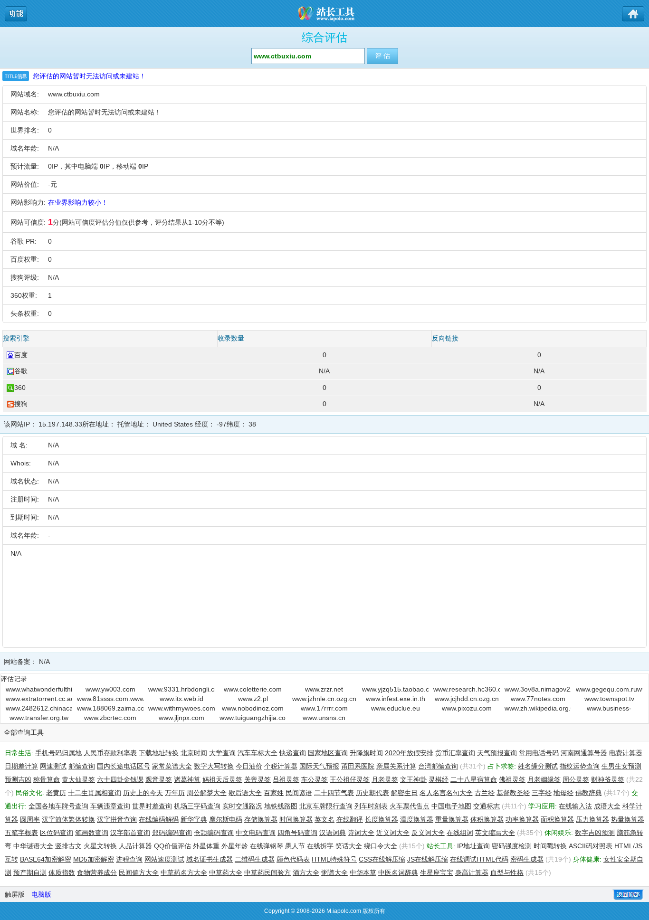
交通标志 (486, 806)
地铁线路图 (280, 806)
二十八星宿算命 (473, 779)
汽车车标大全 (257, 753)
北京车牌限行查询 (326, 806)
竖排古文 (68, 846)
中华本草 (363, 872)
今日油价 (249, 766)
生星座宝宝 (436, 872)
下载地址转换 (159, 753)
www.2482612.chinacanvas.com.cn (39, 708)
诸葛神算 (187, 779)
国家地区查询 (328, 753)
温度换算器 (416, 819)
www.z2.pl (253, 698)
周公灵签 (576, 779)
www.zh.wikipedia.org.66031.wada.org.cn (538, 708)
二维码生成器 (255, 859)
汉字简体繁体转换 (68, 819)
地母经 (563, 793)
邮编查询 (81, 766)
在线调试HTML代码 (479, 859)
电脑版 (41, 894)
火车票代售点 (409, 806)
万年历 (175, 793)
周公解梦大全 (207, 793)
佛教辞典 (588, 793)
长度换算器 (381, 819)
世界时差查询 (152, 806)
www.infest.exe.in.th (395, 698)
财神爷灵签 (607, 779)
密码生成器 (527, 859)
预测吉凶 (18, 779)
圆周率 (30, 819)
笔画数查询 (91, 832)
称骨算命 (46, 779)
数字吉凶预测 (595, 832)
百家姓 (274, 793)
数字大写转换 (214, 766)
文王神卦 (413, 779)
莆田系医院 (357, 766)
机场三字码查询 (197, 806)
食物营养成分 (97, 872)
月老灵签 (385, 779)
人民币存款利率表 (110, 753)
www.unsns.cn (324, 717)
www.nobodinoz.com (253, 708)
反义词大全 (428, 832)
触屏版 (15, 894)
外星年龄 (234, 846)
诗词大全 (361, 832)
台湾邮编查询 (438, 766)
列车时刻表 (371, 806)
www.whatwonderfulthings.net (39, 689)
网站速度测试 (164, 859)
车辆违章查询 (110, 806)
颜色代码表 (293, 859)
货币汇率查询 (455, 753)
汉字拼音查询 (117, 819)
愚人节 (295, 846)
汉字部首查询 (130, 832)
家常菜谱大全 (172, 766)
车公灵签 (314, 779)
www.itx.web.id (181, 698)
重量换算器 (451, 819)
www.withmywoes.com (181, 708)
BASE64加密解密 (45, 859)
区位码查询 (56, 832)
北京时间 (194, 753)
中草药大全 (225, 872)
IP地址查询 (473, 846)
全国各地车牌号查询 (58, 806)
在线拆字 (320, 846)
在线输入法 (575, 806)
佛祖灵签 (512, 779)
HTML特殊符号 (334, 859)
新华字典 (194, 819)
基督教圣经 (513, 793)
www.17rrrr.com (324, 708)
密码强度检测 (512, 846)
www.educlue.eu (395, 708)
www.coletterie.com (253, 689)
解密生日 (404, 793)
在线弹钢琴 (266, 846)
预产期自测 (30, 872)
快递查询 (292, 753)
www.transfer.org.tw (39, 717)
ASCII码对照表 (590, 846)
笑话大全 (348, 846)
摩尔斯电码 (225, 819)
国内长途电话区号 (123, 766)
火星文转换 (100, 846)
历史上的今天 (143, 793)
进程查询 (129, 859)
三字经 (542, 793)
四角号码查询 (297, 832)
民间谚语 (299, 793)
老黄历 (56, 793)
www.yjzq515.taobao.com (395, 689)
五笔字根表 (21, 832)
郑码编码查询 (172, 832)
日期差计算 (21, 766)
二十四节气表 (334, 793)
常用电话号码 (539, 753)
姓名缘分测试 (538, 766)
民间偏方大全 (139, 872)
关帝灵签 (257, 779)
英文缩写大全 (495, 832)
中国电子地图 (451, 806)
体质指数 (61, 872)
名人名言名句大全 (446, 793)
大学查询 (222, 753)
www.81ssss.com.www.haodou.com (110, 698)
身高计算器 (471, 872)
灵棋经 (439, 779)
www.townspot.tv (609, 698)
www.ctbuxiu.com (74, 94)
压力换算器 (592, 819)
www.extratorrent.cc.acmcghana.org (39, 698)
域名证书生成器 (209, 859)
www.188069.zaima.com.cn (110, 708)
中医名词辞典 (398, 872)
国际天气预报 (319, 766)
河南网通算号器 (584, 753)
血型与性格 (507, 872)
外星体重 (206, 846)
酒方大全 (306, 872)
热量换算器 (627, 819)
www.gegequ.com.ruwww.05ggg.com (609, 689)
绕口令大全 (380, 846)
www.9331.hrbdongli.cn (181, 689)
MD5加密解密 (93, 859)
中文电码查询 (256, 832)
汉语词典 (332, 832)
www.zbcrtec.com (110, 717)
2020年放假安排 (409, 753)
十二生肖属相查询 (94, 793)
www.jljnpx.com (181, 717)
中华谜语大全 (33, 846)
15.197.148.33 (60, 424)
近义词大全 (393, 832)
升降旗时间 (366, 753)
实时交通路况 (242, 806)
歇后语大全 (245, 793)
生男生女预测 (621, 766)
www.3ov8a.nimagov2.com (538, 689)
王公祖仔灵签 (350, 779)
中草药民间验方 (267, 872)
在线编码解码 (159, 819)
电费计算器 (625, 753)
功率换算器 (522, 819)
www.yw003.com (110, 689)
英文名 (324, 819)
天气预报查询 (497, 753)
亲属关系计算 (396, 766)
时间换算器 (296, 819)
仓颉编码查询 (214, 832)
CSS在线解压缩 (382, 859)
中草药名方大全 (184, 872)
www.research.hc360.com (466, 689)
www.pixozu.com (467, 708)
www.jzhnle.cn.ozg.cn (324, 698)
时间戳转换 (550, 846)
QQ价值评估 (172, 846)
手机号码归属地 (58, 753)
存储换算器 (260, 819)
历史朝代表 (372, 793)
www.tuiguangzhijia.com (253, 717)
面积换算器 (557, 819)
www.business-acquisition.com (609, 708)
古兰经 (485, 793)
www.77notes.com (538, 698)
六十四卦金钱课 (120, 779)
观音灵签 (158, 779)
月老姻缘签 (544, 779)
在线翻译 (349, 819)
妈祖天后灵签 (222, 779)
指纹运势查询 (580, 766)
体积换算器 (487, 819)
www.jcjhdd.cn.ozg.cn (467, 698)
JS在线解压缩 (427, 859)
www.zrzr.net (324, 689)
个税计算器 (280, 766)
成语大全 (607, 806)
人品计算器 (135, 846)
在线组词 (460, 832)
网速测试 (53, 766)
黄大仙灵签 (78, 779)
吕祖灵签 (286, 779)
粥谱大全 (334, 872)
